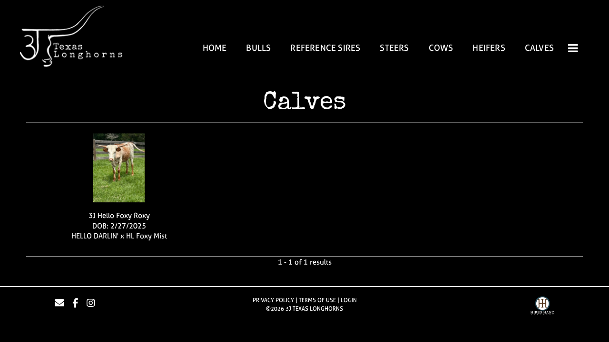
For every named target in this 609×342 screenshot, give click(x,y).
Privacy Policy (273, 300)
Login (349, 300)
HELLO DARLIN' (94, 236)
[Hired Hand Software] (542, 306)
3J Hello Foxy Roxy (119, 215)
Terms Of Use (317, 300)
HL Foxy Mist (146, 236)
